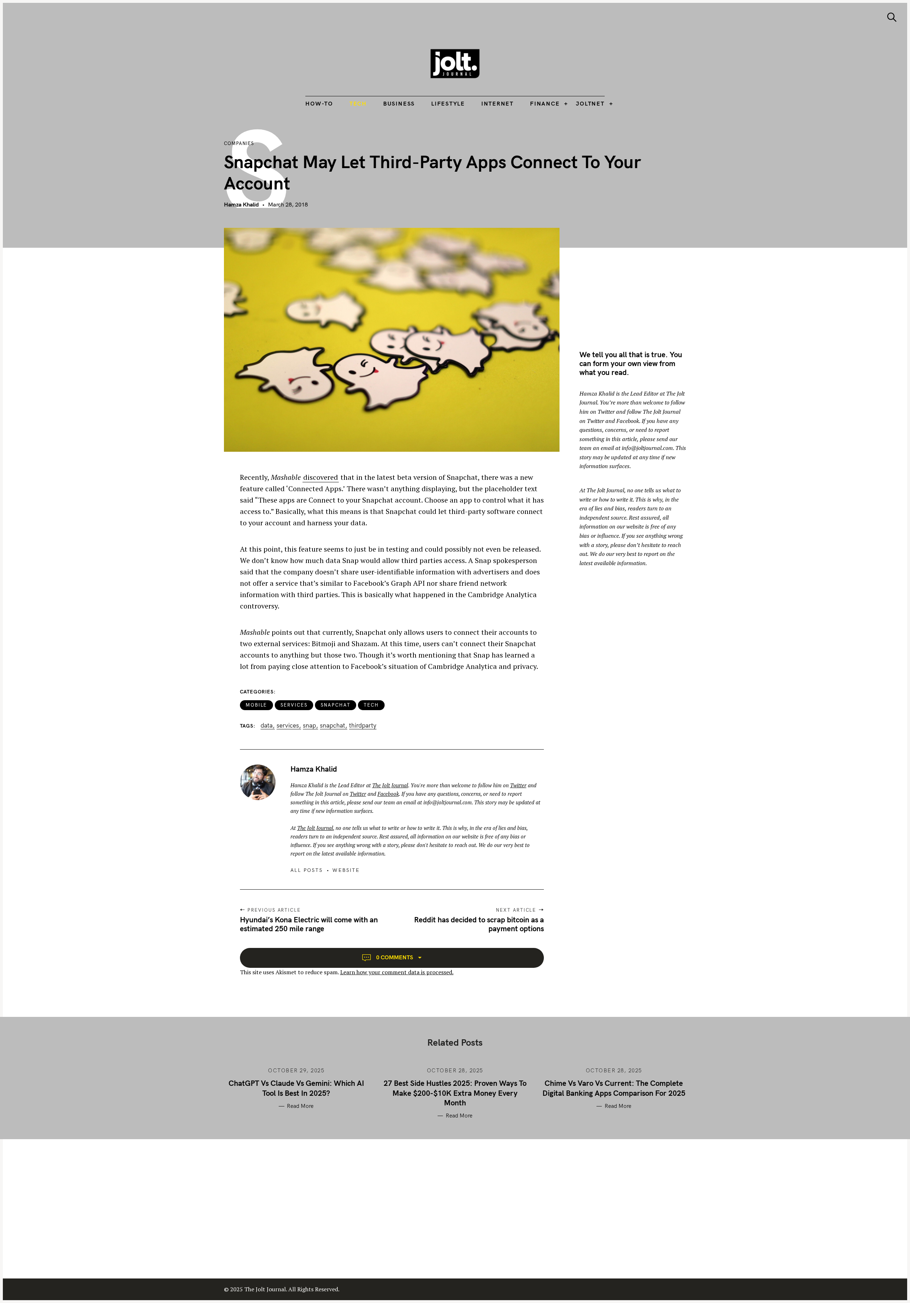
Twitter (518, 785)
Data (267, 725)
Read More (300, 1106)
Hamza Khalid (241, 204)
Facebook (388, 793)
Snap (309, 725)
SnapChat (332, 725)
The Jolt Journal (390, 785)
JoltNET (590, 103)
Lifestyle (448, 103)
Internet (497, 103)
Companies (239, 143)
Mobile (256, 705)
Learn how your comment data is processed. (397, 972)
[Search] (891, 17)
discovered (320, 477)
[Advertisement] (639, 277)
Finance (545, 103)
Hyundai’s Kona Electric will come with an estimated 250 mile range (309, 924)
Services (293, 705)
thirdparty (362, 725)
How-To (319, 103)
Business (399, 103)
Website (346, 870)
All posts (306, 870)
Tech (358, 103)
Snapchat (335, 705)
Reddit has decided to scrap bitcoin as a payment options (479, 924)
